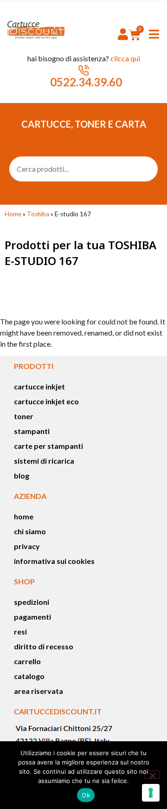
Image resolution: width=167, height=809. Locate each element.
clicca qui (125, 58)
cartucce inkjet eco (46, 401)
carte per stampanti (48, 445)
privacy (27, 546)
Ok (86, 795)
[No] (152, 774)
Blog (21, 475)
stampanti (32, 431)
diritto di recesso (43, 646)
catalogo (29, 676)
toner (23, 416)
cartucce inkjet (39, 386)
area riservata (38, 690)
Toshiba (38, 214)
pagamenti (32, 616)
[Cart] (134, 34)
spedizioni (31, 601)
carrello (27, 661)
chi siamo (30, 531)
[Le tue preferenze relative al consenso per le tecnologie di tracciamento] (151, 793)
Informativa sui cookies (54, 561)
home (23, 516)
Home (13, 214)
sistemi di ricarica (44, 460)
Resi (20, 631)
